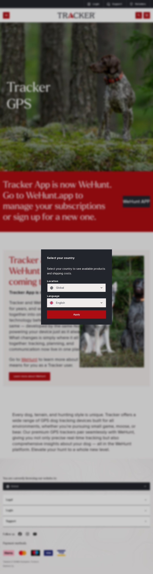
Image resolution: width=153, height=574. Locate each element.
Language (53, 296)
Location (52, 281)
